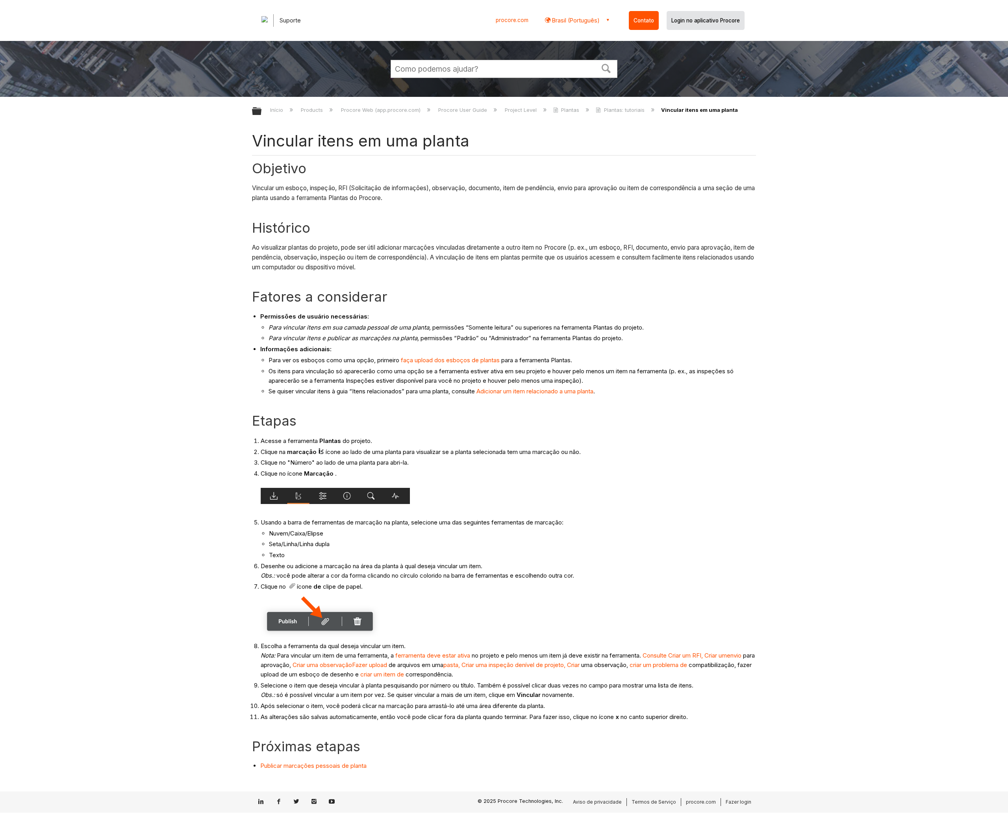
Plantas (570, 110)
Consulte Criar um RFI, (673, 655)
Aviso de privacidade (597, 802)
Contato (644, 20)
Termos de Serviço (654, 802)
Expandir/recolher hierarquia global (261, 111)
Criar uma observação (322, 665)
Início (277, 110)
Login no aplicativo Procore (705, 20)
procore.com (512, 20)
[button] (606, 68)
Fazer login (738, 802)
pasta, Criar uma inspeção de (482, 665)
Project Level (521, 110)
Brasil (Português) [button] (575, 20)
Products (312, 110)
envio (734, 655)
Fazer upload (370, 665)
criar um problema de (658, 665)
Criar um (715, 655)
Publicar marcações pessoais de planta (313, 765)
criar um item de (382, 674)
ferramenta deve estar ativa (432, 655)
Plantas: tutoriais (624, 110)
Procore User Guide (463, 110)
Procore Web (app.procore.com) (381, 110)
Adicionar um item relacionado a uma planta (534, 391)
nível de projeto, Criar (551, 665)
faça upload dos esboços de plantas (450, 360)
